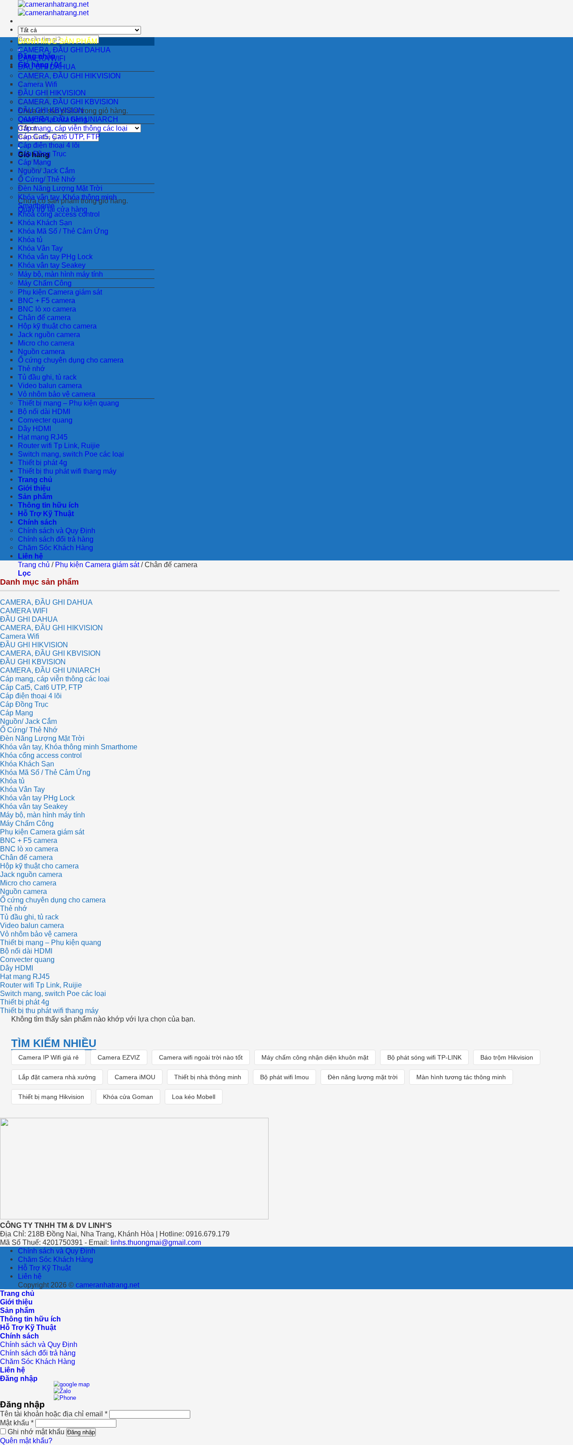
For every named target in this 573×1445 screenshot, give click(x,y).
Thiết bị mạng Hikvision (51, 1096)
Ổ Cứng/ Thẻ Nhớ (29, 730)
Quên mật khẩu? (26, 1440)
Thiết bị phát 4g (42, 462)
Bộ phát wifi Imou (284, 1077)
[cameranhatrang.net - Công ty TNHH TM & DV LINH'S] (53, 8)
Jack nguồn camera (49, 334)
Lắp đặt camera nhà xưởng (57, 1077)
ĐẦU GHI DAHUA (47, 67)
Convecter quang (45, 420)
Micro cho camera (46, 343)
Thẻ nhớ (31, 368)
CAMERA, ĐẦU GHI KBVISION (68, 102)
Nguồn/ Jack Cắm (28, 721)
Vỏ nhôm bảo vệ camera (56, 394)
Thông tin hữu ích (48, 505)
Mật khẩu (17, 1423)
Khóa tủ (30, 239)
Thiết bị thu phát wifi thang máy (67, 471)
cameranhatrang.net (107, 1285)
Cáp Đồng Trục (42, 154)
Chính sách (37, 522)
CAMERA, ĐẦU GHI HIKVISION (69, 76)
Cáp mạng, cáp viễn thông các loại (73, 128)
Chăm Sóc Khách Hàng (55, 547)
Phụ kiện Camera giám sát (60, 292)
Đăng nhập (81, 1432)
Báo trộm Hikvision (506, 1057)
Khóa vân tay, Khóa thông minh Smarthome (68, 747)
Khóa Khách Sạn (45, 222)
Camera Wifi (19, 636)
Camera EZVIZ (119, 1057)
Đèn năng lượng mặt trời (363, 1077)
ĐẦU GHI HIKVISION (52, 93)
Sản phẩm (35, 496)
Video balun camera (50, 385)
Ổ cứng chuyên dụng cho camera (71, 360)
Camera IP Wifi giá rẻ (48, 1057)
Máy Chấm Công (45, 283)
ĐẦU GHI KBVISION (51, 110)
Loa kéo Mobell (193, 1096)
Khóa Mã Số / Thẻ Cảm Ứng (63, 231)
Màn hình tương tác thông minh (461, 1077)
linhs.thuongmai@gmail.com (156, 1242)
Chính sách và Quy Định (56, 530)
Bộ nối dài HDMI (44, 411)
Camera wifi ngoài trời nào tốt (201, 1057)
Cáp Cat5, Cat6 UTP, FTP (59, 137)
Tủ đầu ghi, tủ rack (47, 377)
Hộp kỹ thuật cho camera (57, 326)
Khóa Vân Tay (40, 248)
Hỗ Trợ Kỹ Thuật (46, 513)
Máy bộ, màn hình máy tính (60, 274)
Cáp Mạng (16, 713)
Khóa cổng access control (59, 214)
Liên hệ (30, 556)
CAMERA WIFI (41, 58)
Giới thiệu (34, 488)
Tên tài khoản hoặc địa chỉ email (53, 1414)
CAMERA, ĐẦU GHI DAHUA (64, 50)
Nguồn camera (41, 351)
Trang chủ (35, 479)
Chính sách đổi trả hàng (56, 539)
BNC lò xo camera (47, 309)
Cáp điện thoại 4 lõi (49, 145)
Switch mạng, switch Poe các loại (71, 454)
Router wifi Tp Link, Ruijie (59, 445)
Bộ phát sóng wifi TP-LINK (424, 1057)
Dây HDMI (34, 428)
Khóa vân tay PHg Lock (55, 256)
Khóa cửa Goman (128, 1096)
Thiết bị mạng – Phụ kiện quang (68, 403)
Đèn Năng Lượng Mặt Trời (60, 188)
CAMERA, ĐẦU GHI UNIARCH (68, 119)
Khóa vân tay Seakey (52, 265)
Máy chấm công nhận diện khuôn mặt (314, 1057)
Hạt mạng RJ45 (43, 437)
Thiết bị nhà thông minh (207, 1077)
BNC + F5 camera (46, 300)
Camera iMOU (135, 1077)
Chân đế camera (44, 317)
